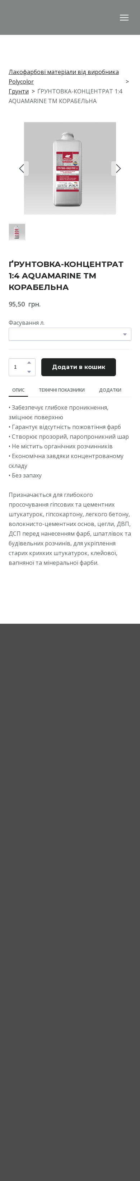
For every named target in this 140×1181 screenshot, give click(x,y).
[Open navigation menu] (124, 17)
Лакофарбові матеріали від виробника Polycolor (64, 77)
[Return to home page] (49, 17)
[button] (29, 362)
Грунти (19, 91)
